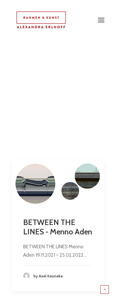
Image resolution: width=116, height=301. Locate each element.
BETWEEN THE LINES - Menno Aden (57, 227)
